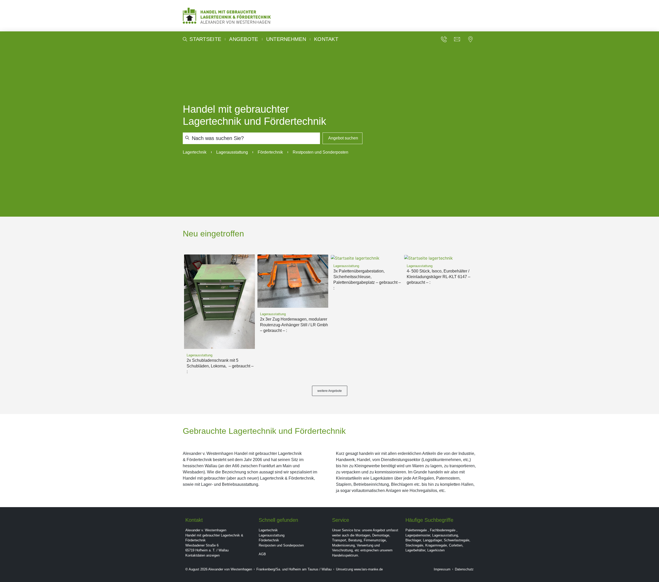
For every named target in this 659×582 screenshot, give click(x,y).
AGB (262, 554)
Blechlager (413, 540)
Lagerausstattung (271, 535)
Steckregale (414, 545)
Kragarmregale (436, 545)
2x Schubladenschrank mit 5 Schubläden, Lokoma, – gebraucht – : (220, 366)
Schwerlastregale (456, 540)
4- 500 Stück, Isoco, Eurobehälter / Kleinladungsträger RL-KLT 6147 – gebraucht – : (438, 277)
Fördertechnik (269, 540)
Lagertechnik (268, 530)
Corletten (455, 545)
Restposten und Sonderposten (281, 545)
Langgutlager (432, 540)
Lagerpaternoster (417, 535)
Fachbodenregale (442, 530)
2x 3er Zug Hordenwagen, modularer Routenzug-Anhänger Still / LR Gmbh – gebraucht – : (294, 325)
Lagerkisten (436, 550)
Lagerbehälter (415, 550)
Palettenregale (416, 530)
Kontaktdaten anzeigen (202, 555)
